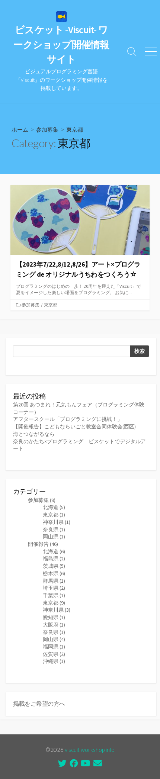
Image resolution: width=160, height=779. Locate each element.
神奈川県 (56, 522)
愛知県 (54, 617)
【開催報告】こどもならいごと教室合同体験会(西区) (74, 426)
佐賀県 (54, 654)
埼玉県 (54, 588)
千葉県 (54, 595)
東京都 (50, 305)
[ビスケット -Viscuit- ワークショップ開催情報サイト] (61, 16)
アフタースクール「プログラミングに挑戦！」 (67, 419)
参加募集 (47, 129)
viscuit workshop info (90, 749)
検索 (139, 351)
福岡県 (54, 646)
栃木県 (54, 573)
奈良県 (54, 529)
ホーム (20, 129)
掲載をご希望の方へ (39, 703)
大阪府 (54, 624)
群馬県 (54, 580)
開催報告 (43, 544)
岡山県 (54, 536)
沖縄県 (54, 661)
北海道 (54, 507)
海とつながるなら (34, 434)
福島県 (54, 558)
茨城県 (54, 566)
